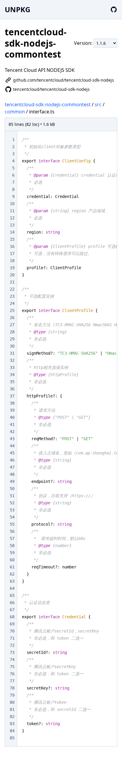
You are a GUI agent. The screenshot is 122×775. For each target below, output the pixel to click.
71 (12, 638)
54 (12, 517)
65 (12, 595)
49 (12, 481)
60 (12, 559)
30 (12, 346)
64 (12, 588)
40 (12, 417)
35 (12, 381)
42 (12, 431)
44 (12, 445)
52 (12, 502)
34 (12, 374)
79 (12, 695)
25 (12, 310)
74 (12, 659)
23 (12, 296)
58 (12, 545)
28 (12, 331)
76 (12, 673)
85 (12, 738)
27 (12, 324)
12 (12, 217)
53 (12, 510)
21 (12, 282)
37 (12, 396)
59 (12, 552)
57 (12, 538)
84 (12, 730)
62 (12, 574)
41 (12, 424)
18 (12, 260)
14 (12, 232)
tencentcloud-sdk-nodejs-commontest (48, 104)
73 (12, 652)
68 (12, 616)
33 (12, 367)
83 (12, 723)
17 (12, 253)
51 (12, 495)
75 (12, 666)
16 (12, 246)
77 (12, 681)
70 (12, 631)
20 (12, 274)
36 (12, 388)
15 (12, 239)
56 (12, 531)
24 (12, 303)
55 (12, 524)
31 (12, 353)
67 (12, 609)
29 (12, 339)
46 (12, 460)
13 (12, 225)
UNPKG (17, 9)
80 (12, 702)
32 (12, 360)
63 (12, 581)
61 (12, 567)
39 (12, 410)
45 (12, 453)
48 (12, 474)
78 (12, 688)
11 (12, 210)
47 (12, 467)
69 (12, 624)
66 (12, 602)
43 (12, 438)
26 (12, 317)
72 (12, 645)
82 (12, 716)
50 (12, 488)
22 (12, 289)
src (98, 104)
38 (12, 403)
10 (12, 203)
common (15, 111)
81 (12, 709)
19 (12, 267)
